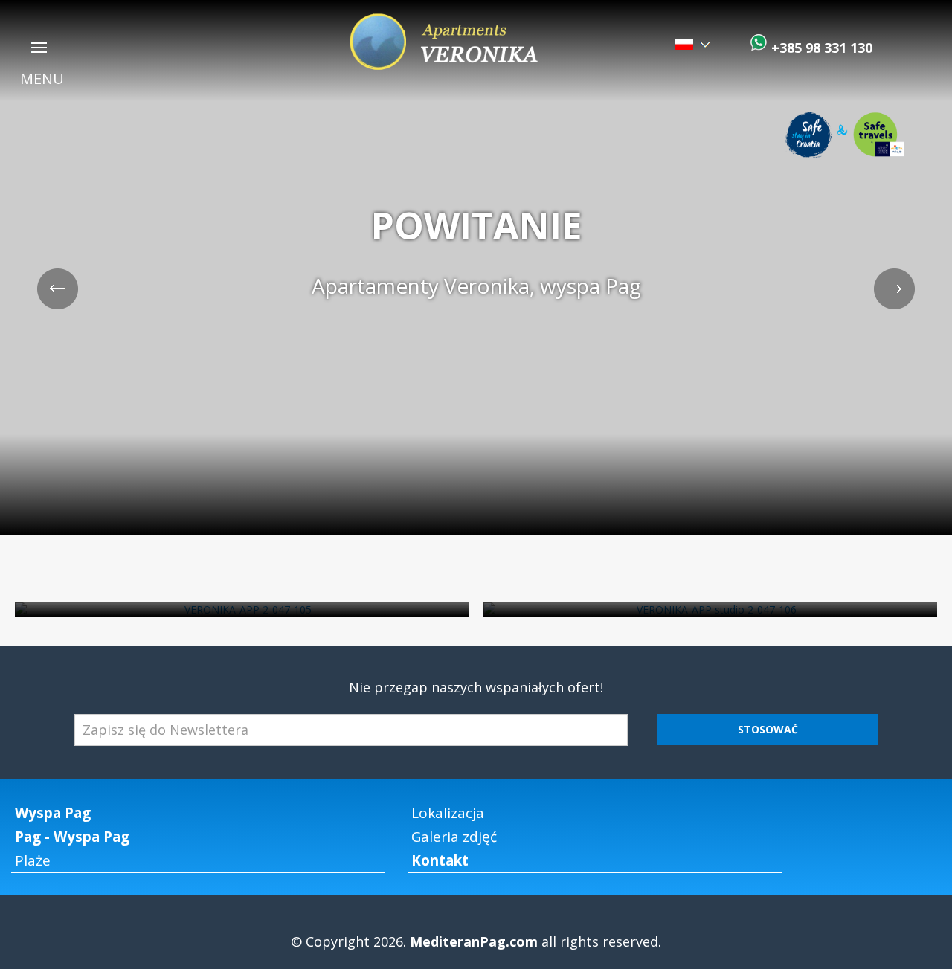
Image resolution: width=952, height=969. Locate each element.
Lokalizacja (447, 812)
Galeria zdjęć (454, 836)
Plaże (33, 860)
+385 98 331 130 (820, 48)
